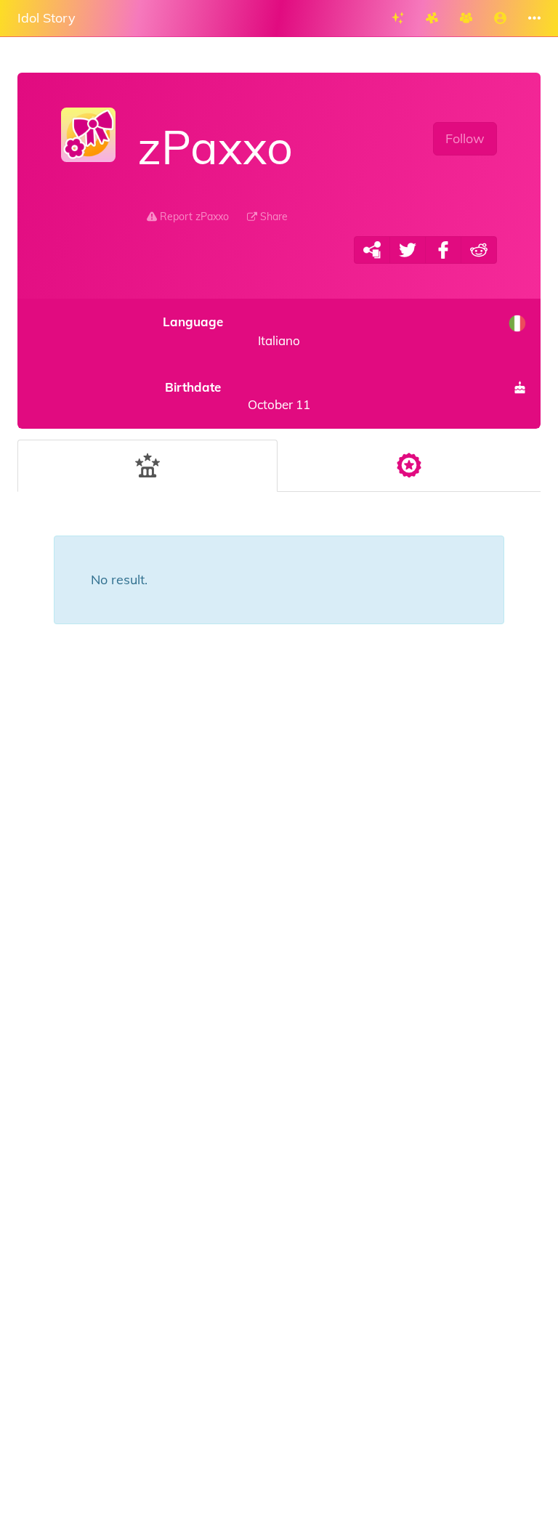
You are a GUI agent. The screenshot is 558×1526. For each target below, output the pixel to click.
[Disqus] (279, 891)
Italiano (231, 331)
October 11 (237, 395)
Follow (465, 138)
